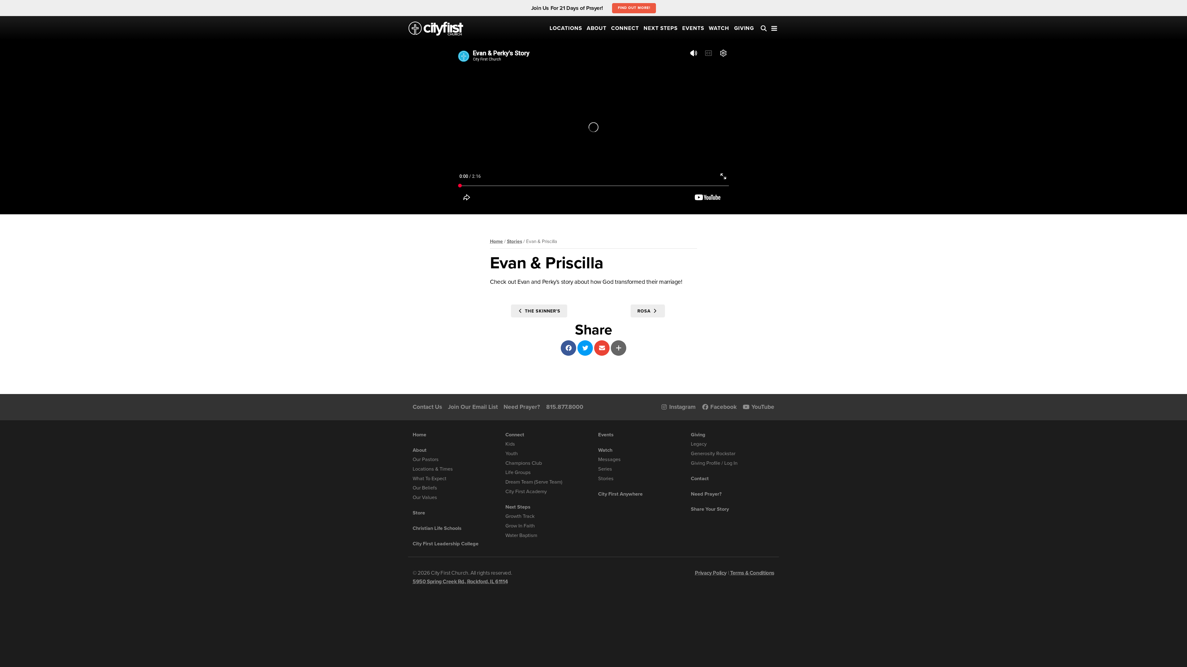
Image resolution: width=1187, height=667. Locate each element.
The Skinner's (541, 311)
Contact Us (427, 406)
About (596, 28)
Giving (744, 28)
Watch (719, 28)
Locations (566, 28)
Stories (514, 241)
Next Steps (661, 28)
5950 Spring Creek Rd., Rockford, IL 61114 (460, 581)
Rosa (644, 311)
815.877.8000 (564, 406)
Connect (625, 28)
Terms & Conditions (752, 573)
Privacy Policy (711, 573)
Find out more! (634, 8)
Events (693, 28)
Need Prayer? (522, 406)
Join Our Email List (473, 406)
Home (496, 241)
